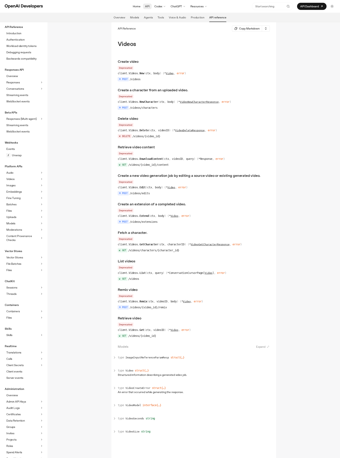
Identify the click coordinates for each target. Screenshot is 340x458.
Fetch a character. (132, 232)
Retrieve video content (136, 147)
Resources (197, 6)
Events (10, 148)
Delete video (128, 118)
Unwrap (17, 155)
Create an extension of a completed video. (152, 204)
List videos (126, 261)
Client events (14, 371)
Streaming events (17, 95)
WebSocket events (18, 101)
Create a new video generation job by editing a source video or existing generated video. (189, 175)
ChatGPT (176, 6)
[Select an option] (266, 28)
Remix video (128, 290)
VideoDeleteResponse (190, 130)
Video (170, 73)
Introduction (13, 33)
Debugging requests (18, 52)
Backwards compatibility (21, 58)
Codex (158, 6)
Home (136, 6)
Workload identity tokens (21, 46)
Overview (12, 76)
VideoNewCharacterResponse (199, 101)
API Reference (127, 28)
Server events (14, 377)
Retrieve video (129, 318)
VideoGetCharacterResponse (210, 244)
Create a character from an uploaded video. (153, 90)
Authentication (15, 39)
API (147, 6)
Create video (128, 61)
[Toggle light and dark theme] (332, 6)
